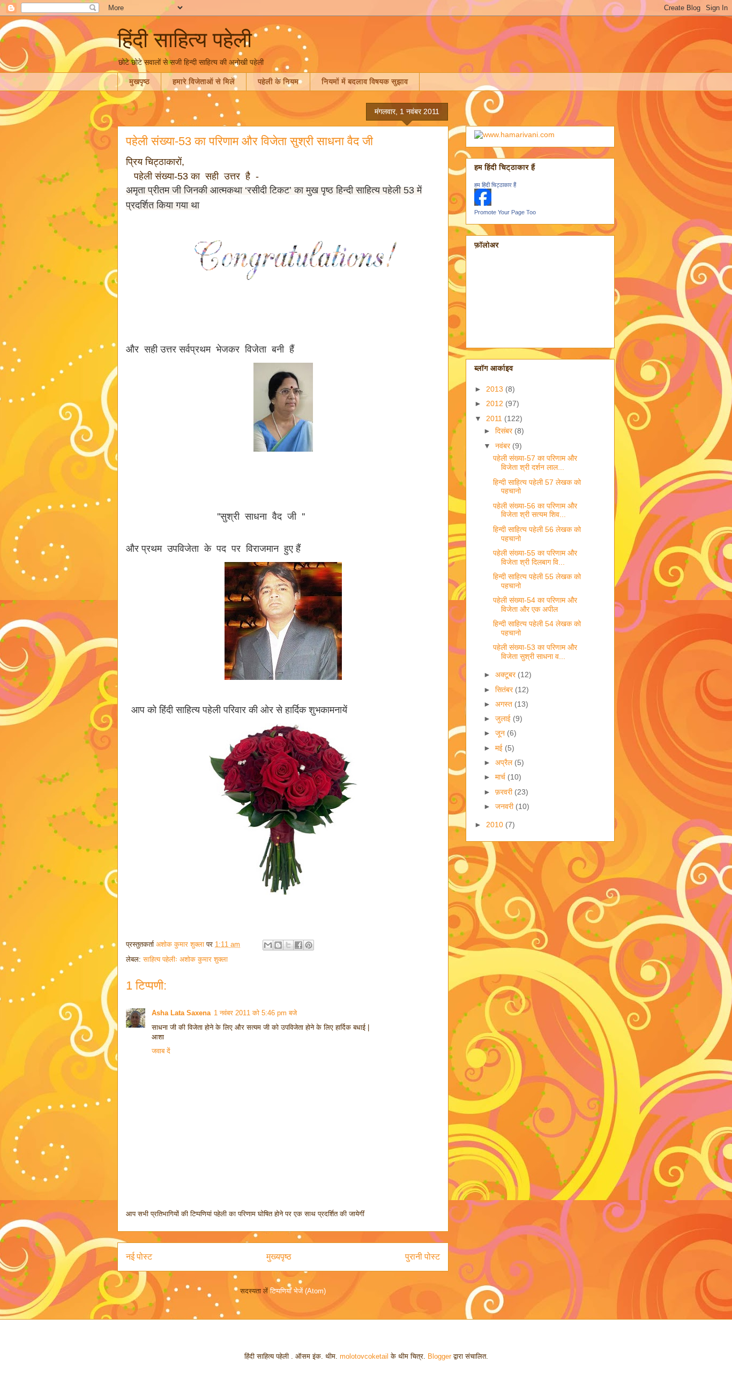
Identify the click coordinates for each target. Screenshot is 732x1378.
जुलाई (504, 718)
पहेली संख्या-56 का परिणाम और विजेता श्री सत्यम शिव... (535, 510)
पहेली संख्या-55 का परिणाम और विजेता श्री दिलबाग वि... (535, 557)
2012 (495, 403)
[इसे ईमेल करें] (268, 945)
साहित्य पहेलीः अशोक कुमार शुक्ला (185, 959)
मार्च (501, 777)
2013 (495, 389)
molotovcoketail (364, 1356)
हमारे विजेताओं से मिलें (204, 81)
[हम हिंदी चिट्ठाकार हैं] (482, 203)
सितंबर (505, 689)
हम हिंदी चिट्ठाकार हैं (495, 185)
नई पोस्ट (139, 1256)
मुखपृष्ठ (139, 81)
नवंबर (503, 445)
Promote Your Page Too (505, 212)
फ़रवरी (504, 792)
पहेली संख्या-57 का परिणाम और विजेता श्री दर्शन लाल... (535, 462)
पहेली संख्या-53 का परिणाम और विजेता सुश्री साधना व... (535, 652)
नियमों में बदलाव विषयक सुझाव (365, 81)
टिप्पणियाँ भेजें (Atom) (298, 1291)
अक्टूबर (506, 674)
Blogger (439, 1356)
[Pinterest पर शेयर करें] (308, 945)
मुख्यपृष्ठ (279, 1256)
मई (500, 748)
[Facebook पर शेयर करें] (298, 945)
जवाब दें (161, 1051)
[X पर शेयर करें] (288, 945)
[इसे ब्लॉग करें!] (278, 945)
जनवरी (505, 806)
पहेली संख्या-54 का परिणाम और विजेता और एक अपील (535, 604)
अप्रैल (504, 762)
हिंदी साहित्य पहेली (184, 39)
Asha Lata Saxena (181, 1013)
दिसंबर (504, 430)
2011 (495, 418)
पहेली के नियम (278, 81)
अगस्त (504, 704)
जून (501, 733)
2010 (495, 824)
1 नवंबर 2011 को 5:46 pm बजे (255, 1013)
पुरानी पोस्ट (422, 1256)
